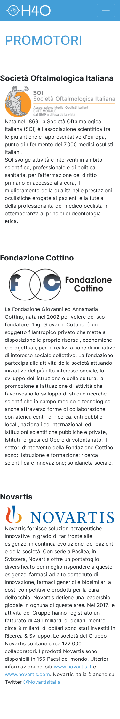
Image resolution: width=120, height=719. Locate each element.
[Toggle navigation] (106, 10)
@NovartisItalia (41, 682)
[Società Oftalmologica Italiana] (60, 101)
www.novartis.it (73, 666)
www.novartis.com (27, 674)
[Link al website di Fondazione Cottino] (60, 285)
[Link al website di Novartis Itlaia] (60, 514)
